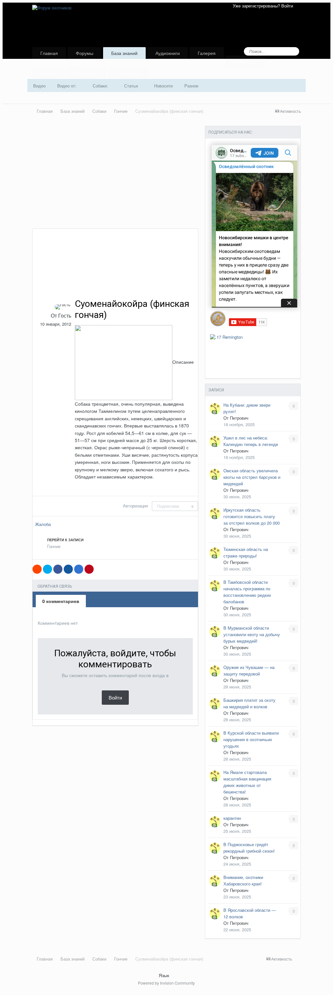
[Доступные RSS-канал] (298, 959)
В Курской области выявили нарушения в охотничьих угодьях (251, 739)
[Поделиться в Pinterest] (89, 569)
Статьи (131, 86)
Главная (49, 53)
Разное (191, 86)
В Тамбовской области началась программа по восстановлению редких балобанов (247, 592)
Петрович (239, 418)
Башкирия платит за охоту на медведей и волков (249, 703)
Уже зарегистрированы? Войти (264, 6)
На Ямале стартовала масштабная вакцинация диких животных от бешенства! (247, 782)
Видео (39, 86)
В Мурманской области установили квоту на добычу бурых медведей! (251, 634)
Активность (245, 61)
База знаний (124, 53)
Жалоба (43, 524)
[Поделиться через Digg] (68, 569)
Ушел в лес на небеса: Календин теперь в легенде (250, 441)
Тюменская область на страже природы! (245, 552)
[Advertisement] (108, 179)
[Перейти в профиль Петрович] (214, 408)
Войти (115, 697)
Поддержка (128, 73)
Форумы (84, 53)
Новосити (163, 86)
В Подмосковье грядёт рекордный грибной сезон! (249, 847)
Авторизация (135, 506)
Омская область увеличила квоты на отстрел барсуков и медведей (251, 477)
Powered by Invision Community (166, 983)
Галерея (207, 53)
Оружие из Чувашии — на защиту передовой (248, 670)
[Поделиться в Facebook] (57, 569)
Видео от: (67, 86)
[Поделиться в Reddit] (37, 569)
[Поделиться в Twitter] (47, 569)
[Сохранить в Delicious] (78, 569)
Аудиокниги (167, 53)
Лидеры (48, 73)
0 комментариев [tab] (60, 601)
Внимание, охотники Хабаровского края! (243, 880)
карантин (232, 818)
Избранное (86, 73)
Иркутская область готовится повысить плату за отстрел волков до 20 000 (251, 516)
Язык (164, 975)
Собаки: (101, 86)
